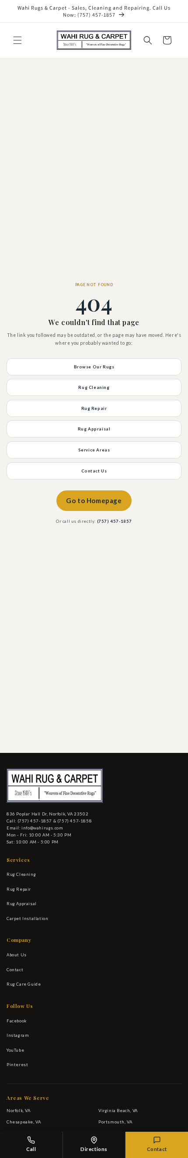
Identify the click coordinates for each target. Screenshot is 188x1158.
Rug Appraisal (94, 429)
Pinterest (17, 1064)
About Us (17, 954)
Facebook (17, 1020)
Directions (94, 1149)
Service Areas (94, 450)
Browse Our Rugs (94, 366)
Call (31, 1149)
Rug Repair (94, 408)
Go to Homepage (94, 500)
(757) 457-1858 (74, 821)
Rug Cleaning (93, 387)
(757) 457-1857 (114, 521)
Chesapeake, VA (24, 1122)
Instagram (18, 1035)
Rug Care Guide (24, 984)
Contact (15, 969)
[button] (17, 40)
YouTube (15, 1050)
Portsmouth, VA (115, 1122)
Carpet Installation (27, 918)
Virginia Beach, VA (118, 1110)
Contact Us (94, 471)
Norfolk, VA (19, 1110)
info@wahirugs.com (42, 828)
